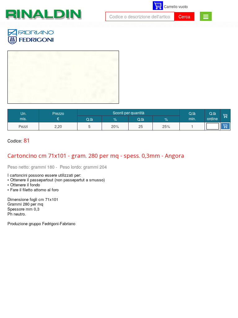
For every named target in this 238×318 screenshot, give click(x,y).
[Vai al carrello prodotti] (158, 5)
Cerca (184, 16)
